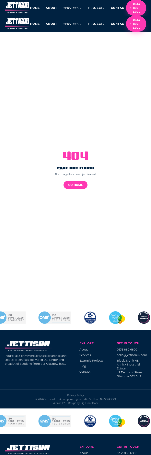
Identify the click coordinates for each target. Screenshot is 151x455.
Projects (96, 8)
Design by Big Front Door (83, 403)
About (51, 8)
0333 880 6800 (137, 8)
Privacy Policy (75, 395)
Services (71, 8)
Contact (118, 8)
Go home (75, 185)
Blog (82, 366)
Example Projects (91, 360)
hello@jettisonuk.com (132, 355)
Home (35, 8)
